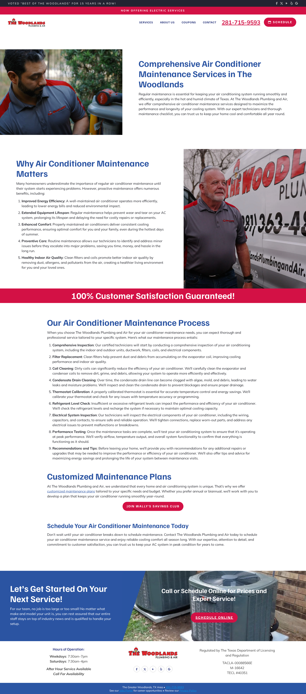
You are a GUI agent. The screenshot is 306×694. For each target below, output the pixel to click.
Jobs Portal (126, 690)
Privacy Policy (188, 690)
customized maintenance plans (71, 491)
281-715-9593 (175, 687)
